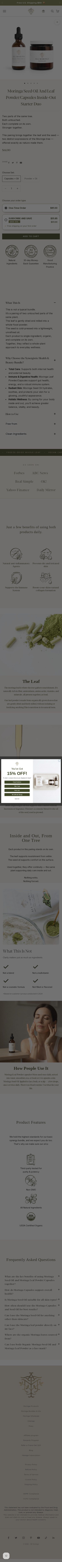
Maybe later (17, 798)
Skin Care (17, 786)
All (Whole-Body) (17, 794)
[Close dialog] (59, 761)
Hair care (17, 790)
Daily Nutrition (17, 782)
